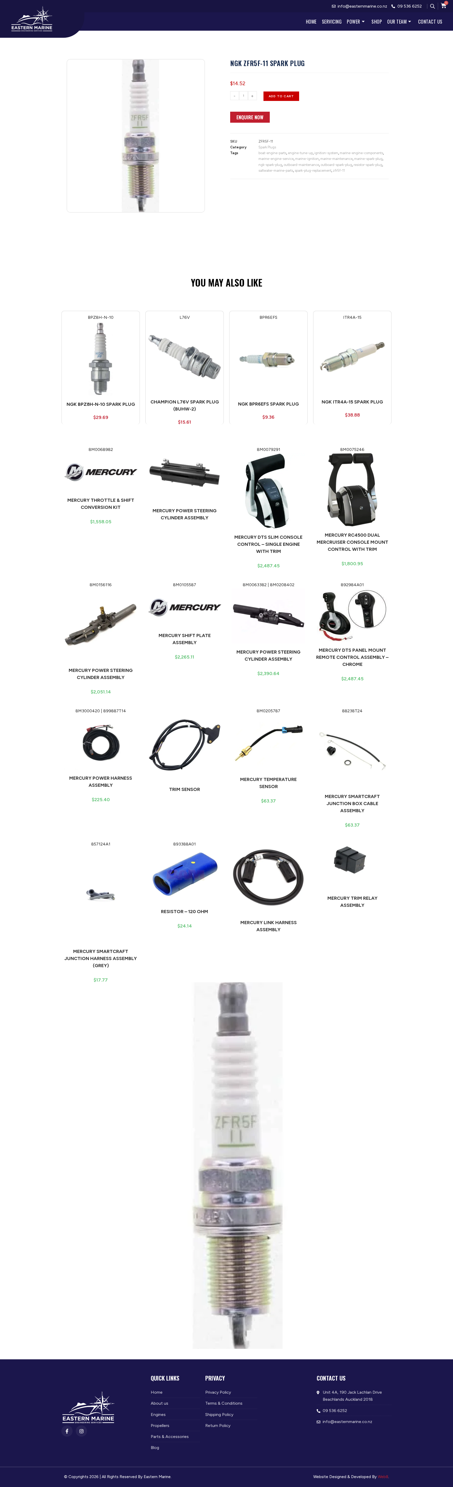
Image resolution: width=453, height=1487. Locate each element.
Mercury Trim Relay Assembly (352, 901)
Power (353, 21)
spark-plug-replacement (313, 171)
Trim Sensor (184, 789)
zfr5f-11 (339, 171)
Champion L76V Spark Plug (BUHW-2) (184, 405)
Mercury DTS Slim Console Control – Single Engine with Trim (268, 544)
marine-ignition (307, 159)
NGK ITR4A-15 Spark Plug (352, 402)
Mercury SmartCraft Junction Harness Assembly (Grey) (100, 958)
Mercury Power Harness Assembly (100, 781)
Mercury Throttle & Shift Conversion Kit (100, 503)
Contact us (430, 21)
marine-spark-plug (368, 159)
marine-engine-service (276, 159)
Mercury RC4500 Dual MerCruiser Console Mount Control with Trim (352, 542)
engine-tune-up (300, 153)
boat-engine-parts (272, 153)
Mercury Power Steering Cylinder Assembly (185, 514)
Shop (376, 21)
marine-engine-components (361, 153)
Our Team (397, 21)
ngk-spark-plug (270, 165)
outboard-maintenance (301, 165)
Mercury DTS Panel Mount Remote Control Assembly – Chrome (352, 657)
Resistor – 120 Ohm (184, 911)
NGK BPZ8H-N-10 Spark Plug (101, 404)
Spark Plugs (267, 147)
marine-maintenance (336, 159)
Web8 (383, 1476)
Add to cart (281, 96)
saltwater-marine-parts (275, 171)
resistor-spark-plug (368, 165)
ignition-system (326, 153)
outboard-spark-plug (336, 165)
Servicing (332, 21)
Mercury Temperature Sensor (268, 783)
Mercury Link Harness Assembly (268, 926)
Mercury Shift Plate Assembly (185, 639)
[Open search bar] (432, 6)
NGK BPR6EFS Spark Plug (268, 404)
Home (311, 21)
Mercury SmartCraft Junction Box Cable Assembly (352, 803)
